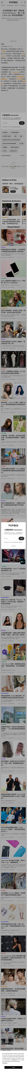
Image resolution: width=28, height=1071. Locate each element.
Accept (13, 1067)
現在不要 (13, 546)
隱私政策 (20, 542)
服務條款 (16, 542)
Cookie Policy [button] (14, 1059)
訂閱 (21, 538)
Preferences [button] (5, 1063)
